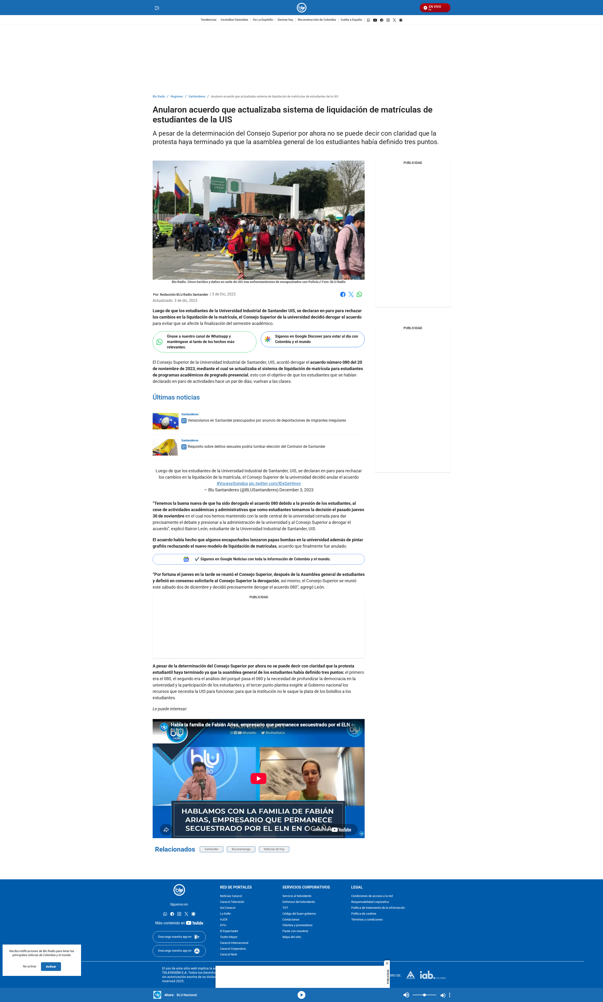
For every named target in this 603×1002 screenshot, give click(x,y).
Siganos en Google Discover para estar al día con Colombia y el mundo (316, 339)
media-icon (301, 994)
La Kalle (225, 913)
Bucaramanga (241, 849)
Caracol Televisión (232, 902)
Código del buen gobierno (299, 913)
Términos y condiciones (367, 919)
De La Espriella (263, 20)
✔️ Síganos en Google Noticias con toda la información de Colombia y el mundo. (263, 559)
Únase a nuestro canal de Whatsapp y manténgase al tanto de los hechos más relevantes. (200, 341)
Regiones (177, 96)
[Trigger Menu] (157, 8)
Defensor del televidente (298, 902)
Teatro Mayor (228, 937)
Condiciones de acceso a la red (372, 896)
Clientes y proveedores (297, 925)
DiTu (223, 925)
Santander (211, 849)
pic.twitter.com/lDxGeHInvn (275, 483)
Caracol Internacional (234, 943)
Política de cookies (363, 913)
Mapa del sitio (291, 937)
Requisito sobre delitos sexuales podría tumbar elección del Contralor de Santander (256, 446)
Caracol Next (228, 954)
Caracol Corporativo (233, 948)
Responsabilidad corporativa (370, 902)
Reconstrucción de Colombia (317, 20)
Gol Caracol (227, 907)
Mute (406, 995)
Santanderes (196, 96)
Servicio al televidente (296, 896)
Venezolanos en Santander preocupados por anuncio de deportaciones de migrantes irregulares (267, 420)
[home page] (301, 7)
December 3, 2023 (296, 489)
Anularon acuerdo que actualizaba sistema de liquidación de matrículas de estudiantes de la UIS (274, 96)
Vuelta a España (351, 20)
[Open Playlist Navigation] (449, 995)
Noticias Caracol (231, 896)
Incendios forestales (234, 20)
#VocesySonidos (232, 483)
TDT (285, 907)
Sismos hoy (285, 20)
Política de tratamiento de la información (378, 907)
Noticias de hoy (274, 849)
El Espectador (229, 931)
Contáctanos (290, 919)
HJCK (224, 919)
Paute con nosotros (295, 931)
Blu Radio (159, 96)
